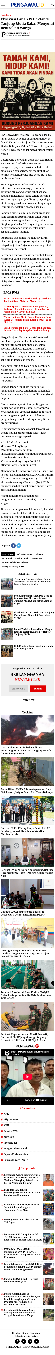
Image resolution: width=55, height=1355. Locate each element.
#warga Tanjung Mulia (13, 566)
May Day (8, 1137)
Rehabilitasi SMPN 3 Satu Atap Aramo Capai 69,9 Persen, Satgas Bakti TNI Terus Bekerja (27, 791)
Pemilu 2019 (10, 1131)
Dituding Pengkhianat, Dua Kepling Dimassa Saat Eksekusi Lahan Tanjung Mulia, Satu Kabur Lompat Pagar (33, 600)
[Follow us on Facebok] (17, 1341)
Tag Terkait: (8, 554)
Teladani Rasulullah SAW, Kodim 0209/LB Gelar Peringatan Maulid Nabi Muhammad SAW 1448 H (26, 995)
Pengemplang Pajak (15, 1148)
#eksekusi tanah (25, 554)
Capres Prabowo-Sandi (16, 1154)
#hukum (40, 554)
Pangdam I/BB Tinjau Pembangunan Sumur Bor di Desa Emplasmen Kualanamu (22, 1192)
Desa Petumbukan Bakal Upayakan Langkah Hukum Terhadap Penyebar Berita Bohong (27, 329)
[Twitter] (18, 545)
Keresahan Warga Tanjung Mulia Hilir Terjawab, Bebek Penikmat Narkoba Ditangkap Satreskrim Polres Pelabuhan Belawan (22, 1179)
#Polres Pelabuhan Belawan (15, 562)
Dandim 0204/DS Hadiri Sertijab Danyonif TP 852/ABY (21, 1280)
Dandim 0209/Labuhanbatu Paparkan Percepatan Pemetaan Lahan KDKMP (23, 913)
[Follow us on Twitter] (23, 1341)
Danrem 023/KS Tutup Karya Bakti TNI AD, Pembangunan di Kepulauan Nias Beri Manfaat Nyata (26, 831)
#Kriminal (7, 558)
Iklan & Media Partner (27, 1336)
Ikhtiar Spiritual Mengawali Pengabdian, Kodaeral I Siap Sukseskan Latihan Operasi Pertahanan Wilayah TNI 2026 (26, 309)
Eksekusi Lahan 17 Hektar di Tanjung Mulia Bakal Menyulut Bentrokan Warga (34, 615)
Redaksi (16, 1333)
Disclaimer (36, 1333)
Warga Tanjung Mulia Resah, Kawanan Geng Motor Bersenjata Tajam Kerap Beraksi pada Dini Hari (27, 320)
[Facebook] (13, 545)
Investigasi (10, 1142)
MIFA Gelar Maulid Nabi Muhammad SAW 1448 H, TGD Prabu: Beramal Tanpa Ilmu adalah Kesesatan (22, 1253)
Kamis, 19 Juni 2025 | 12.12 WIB (18, 36)
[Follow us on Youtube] (36, 1341)
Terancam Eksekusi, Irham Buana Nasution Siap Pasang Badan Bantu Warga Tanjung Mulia (32, 581)
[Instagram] (30, 1341)
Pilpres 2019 (10, 1119)
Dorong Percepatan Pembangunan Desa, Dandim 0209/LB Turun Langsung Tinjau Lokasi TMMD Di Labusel (25, 953)
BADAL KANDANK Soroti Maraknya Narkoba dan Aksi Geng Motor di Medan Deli (27, 299)
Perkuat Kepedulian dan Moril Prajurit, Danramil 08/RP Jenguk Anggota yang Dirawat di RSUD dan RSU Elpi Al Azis (24, 1037)
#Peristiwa (37, 558)
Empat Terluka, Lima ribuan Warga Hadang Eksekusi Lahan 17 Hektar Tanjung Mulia (33, 632)
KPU (6, 1125)
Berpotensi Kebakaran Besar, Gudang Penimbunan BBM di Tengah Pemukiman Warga (19, 1313)
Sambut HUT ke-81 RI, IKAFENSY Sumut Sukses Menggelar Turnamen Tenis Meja (21, 1207)
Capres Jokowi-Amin (15, 1160)
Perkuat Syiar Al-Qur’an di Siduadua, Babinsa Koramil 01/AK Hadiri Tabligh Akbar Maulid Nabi (27, 873)
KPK (6, 1113)
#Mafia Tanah (21, 558)
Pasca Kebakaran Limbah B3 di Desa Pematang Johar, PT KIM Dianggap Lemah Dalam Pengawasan (26, 750)
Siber (25, 1333)
